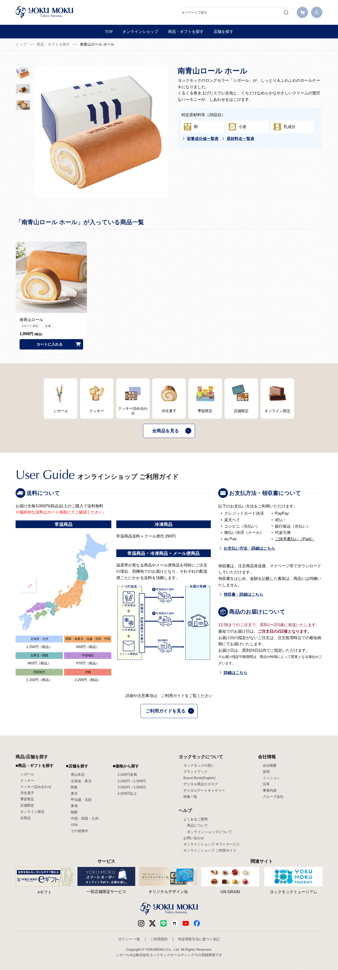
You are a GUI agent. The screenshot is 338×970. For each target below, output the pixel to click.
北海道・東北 (81, 781)
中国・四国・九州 (84, 818)
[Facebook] (174, 923)
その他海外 (79, 831)
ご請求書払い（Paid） (295, 539)
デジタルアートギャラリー (204, 790)
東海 (74, 806)
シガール (27, 774)
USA (74, 825)
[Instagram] (141, 923)
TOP (109, 31)
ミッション (271, 778)
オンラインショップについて (209, 832)
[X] (152, 923)
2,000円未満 (127, 775)
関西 (74, 812)
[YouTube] (186, 923)
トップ (21, 44)
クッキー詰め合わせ (35, 787)
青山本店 (78, 775)
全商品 (25, 818)
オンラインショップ (140, 31)
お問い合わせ (193, 838)
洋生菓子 (27, 793)
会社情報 (267, 756)
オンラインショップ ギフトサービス (211, 844)
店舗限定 (27, 805)
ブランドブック (195, 772)
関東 (74, 787)
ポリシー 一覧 (129, 939)
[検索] (286, 12)
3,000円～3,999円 (132, 787)
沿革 (266, 784)
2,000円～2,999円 (132, 781)
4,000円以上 (127, 793)
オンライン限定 (32, 812)
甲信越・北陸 (81, 800)
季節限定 (27, 799)
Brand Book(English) (199, 778)
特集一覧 (190, 797)
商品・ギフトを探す (186, 31)
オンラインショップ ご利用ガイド (209, 850)
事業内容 (270, 790)
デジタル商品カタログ (200, 784)
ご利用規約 (159, 939)
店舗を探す (223, 31)
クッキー (27, 780)
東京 (74, 793)
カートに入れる (50, 344)
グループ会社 (273, 797)
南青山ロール (31, 320)
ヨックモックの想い (199, 765)
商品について (197, 825)
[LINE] (163, 923)
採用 (266, 772)
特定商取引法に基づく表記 (199, 939)
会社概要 (270, 765)
